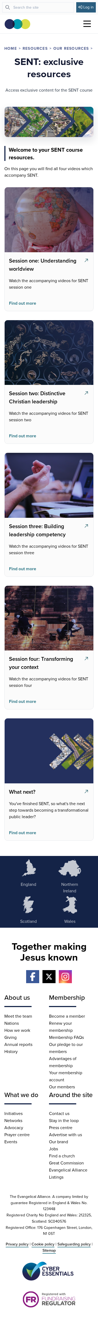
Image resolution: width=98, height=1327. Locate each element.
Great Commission (66, 1163)
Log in (88, 7)
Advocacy (13, 1127)
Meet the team (18, 1016)
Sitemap (49, 1250)
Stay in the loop (64, 1120)
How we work (17, 1030)
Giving (10, 1037)
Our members (62, 1087)
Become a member (67, 1016)
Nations (11, 1023)
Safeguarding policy (74, 1244)
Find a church (62, 1156)
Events (10, 1142)
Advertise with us (65, 1135)
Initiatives (13, 1113)
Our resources (71, 48)
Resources (35, 48)
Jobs (53, 1149)
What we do (21, 1094)
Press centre (60, 1127)
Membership (67, 997)
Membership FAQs (66, 1037)
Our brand (58, 1142)
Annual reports (18, 1044)
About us (17, 997)
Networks (13, 1120)
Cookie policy (43, 1244)
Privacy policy (17, 1244)
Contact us (59, 1113)
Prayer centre (17, 1135)
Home (10, 48)
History (11, 1051)
